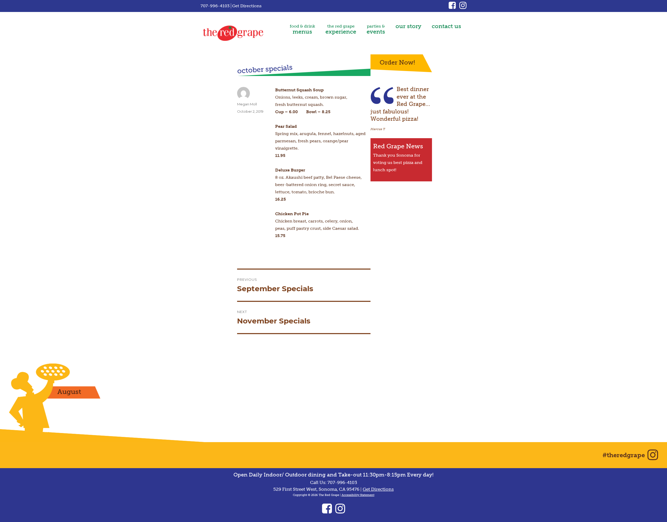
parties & (376, 29)
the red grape (340, 29)
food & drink (302, 29)
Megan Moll (247, 104)
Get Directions (247, 5)
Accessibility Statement (358, 495)
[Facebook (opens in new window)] (454, 6)
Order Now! (397, 62)
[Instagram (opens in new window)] (462, 6)
